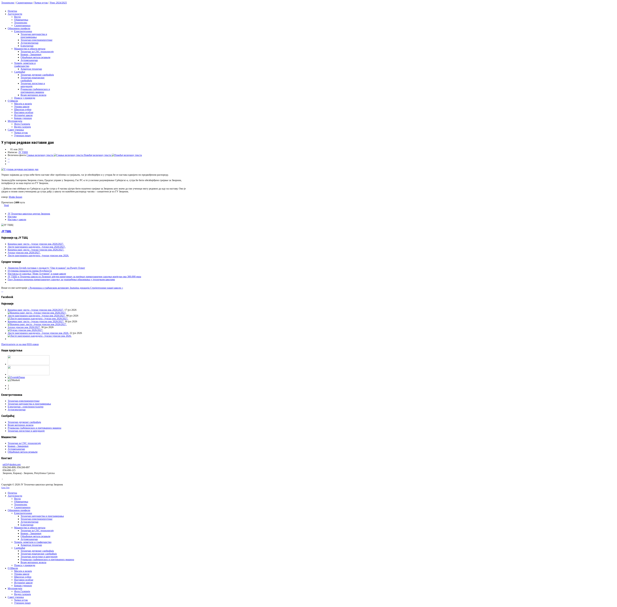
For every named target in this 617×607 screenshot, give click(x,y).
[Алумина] (28, 374)
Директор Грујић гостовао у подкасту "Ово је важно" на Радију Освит (46, 268)
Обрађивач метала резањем (22, 452)
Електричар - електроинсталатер (25, 406)
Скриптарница (24, 2)
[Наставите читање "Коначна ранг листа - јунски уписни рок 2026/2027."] (37, 324)
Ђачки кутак (41, 2)
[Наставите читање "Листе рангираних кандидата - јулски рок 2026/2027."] (38, 318)
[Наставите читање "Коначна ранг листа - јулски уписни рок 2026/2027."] (37, 312)
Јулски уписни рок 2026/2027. (24, 252)
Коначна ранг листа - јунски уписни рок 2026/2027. (36, 249)
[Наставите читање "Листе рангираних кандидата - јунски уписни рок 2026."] (40, 336)
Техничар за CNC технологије (24, 443)
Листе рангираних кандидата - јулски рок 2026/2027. (37, 246)
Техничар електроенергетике (24, 401)
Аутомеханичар (16, 449)
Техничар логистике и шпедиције (26, 430)
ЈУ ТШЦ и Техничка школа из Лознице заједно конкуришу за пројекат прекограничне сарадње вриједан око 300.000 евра (74, 276)
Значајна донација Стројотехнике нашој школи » (96, 287)
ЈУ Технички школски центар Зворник (29, 213)
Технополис (7, 2)
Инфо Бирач (15, 197)
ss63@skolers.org (12, 464)
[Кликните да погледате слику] (19, 169)
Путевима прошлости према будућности (30, 270)
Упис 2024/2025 (58, 2)
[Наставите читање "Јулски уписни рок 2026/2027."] (25, 330)
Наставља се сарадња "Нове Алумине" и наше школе (37, 273)
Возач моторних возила (20, 425)
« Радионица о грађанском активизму (49, 287)
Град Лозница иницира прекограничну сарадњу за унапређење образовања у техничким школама (61, 279)
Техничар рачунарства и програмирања (29, 403)
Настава (12, 216)
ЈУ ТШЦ (23, 152)
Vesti (6, 205)
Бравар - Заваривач (18, 446)
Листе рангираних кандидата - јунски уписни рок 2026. (38, 255)
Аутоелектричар (17, 409)
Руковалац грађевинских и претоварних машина (34, 428)
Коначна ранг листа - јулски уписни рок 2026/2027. (36, 244)
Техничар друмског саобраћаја (24, 422)
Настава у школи (17, 219)
